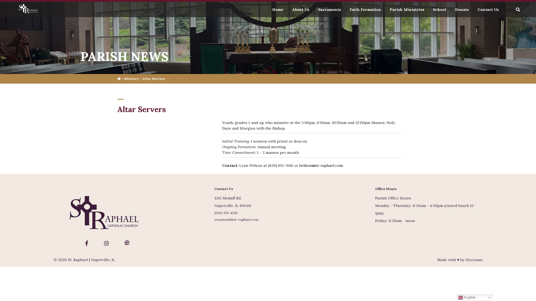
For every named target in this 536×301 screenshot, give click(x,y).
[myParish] (127, 243)
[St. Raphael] (29, 9)
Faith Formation (365, 9)
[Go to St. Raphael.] (119, 79)
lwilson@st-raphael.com (321, 165)
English (469, 297)
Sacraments (329, 9)
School (439, 9)
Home (277, 9)
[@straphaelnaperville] (86, 243)
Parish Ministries (407, 9)
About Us (300, 9)
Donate (462, 9)
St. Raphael (78, 259)
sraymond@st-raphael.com (236, 219)
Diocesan (474, 259)
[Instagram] (106, 243)
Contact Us (488, 9)
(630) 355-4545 (226, 213)
